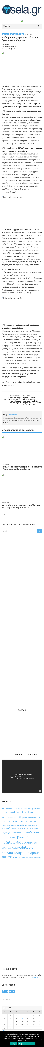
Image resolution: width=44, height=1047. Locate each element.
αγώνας (33, 821)
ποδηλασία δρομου (27, 853)
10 (22, 1018)
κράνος (10, 833)
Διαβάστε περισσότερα (26, 1044)
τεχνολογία (29, 857)
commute (17, 808)
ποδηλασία (12, 848)
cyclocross (36, 809)
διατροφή (12, 828)
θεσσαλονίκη (34, 828)
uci (22, 821)
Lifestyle (14, 34)
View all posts (12, 415)
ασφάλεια (32, 825)
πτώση (24, 857)
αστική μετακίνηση (19, 825)
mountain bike (12, 817)
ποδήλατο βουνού (15, 837)
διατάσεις (10, 382)
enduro (29, 812)
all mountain (5, 809)
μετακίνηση (17, 833)
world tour (26, 822)
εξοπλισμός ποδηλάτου (25, 382)
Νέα (21, 34)
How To (5, 34)
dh (12, 813)
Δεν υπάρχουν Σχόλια (9, 46)
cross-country (27, 808)
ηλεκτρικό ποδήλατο (23, 828)
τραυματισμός (37, 857)
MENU (7, 26)
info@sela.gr (36, 977)
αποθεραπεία (6, 825)
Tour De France (10, 821)
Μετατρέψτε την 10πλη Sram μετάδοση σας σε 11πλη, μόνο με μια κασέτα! (22, 506)
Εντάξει (13, 1044)
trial (19, 822)
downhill (18, 812)
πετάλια (23, 833)
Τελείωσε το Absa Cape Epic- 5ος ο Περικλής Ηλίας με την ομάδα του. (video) (22, 468)
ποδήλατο (33, 832)
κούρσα (4, 833)
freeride (4, 817)
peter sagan (26, 818)
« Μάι (3, 1031)
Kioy (7, 44)
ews (34, 813)
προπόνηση (7, 857)
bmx (11, 808)
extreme (37, 813)
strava (38, 817)
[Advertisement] (22, 584)
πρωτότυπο (17, 857)
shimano (33, 818)
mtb (19, 817)
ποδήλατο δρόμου (14, 842)
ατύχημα (5, 828)
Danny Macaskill (6, 813)
